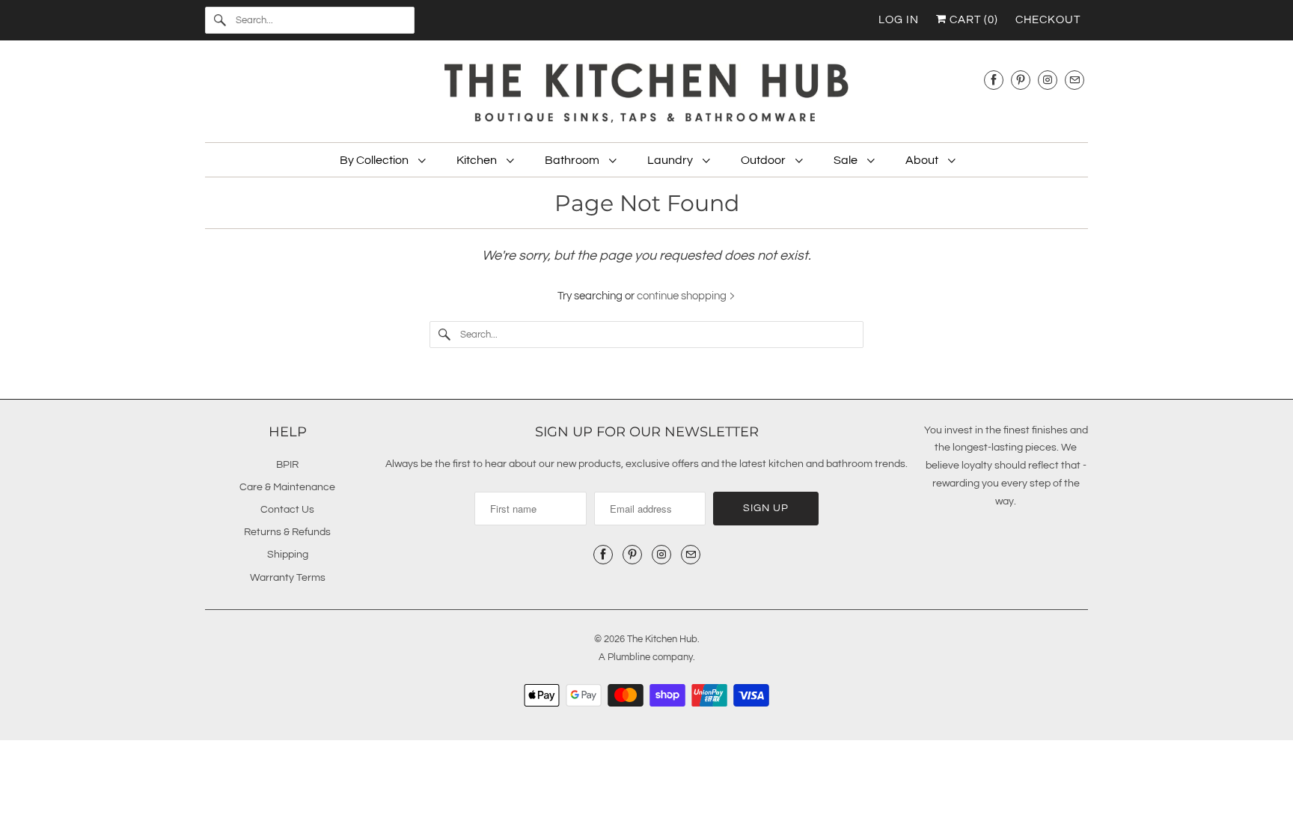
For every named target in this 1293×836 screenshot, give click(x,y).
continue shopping (683, 296)
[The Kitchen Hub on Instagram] (1047, 80)
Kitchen (477, 160)
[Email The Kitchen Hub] (1074, 80)
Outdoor (764, 160)
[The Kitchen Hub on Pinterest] (1020, 80)
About (923, 160)
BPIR (287, 465)
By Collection (375, 160)
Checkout (1047, 19)
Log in (898, 19)
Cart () (972, 19)
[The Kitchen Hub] (646, 95)
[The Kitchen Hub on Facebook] (993, 80)
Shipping (287, 554)
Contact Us (287, 509)
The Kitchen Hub (662, 639)
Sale (847, 160)
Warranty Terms (287, 578)
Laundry (671, 160)
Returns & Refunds (287, 532)
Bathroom (573, 160)
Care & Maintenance (287, 487)
